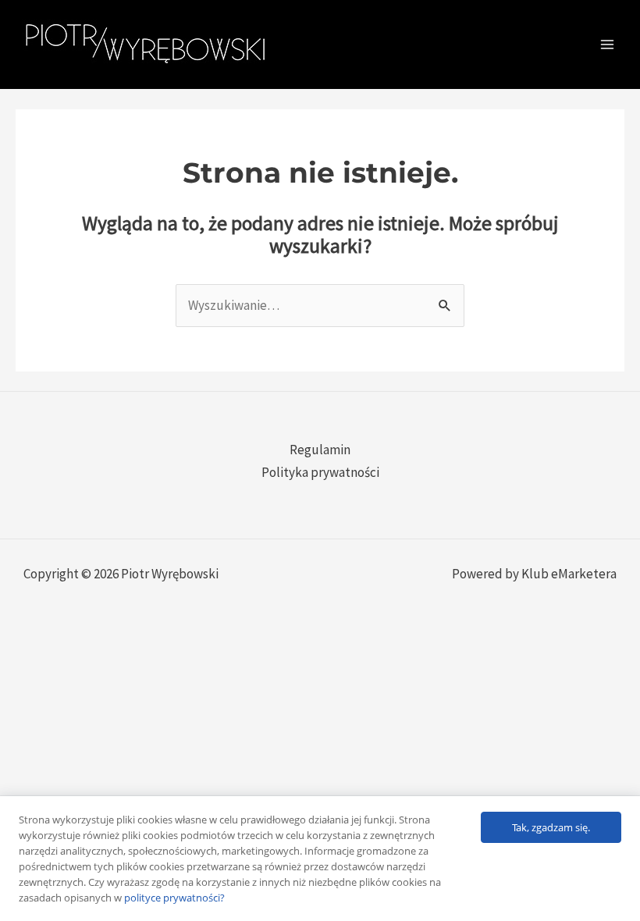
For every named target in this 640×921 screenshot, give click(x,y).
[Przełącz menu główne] (607, 44)
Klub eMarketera (569, 573)
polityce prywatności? (174, 898)
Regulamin (320, 449)
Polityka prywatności (320, 472)
